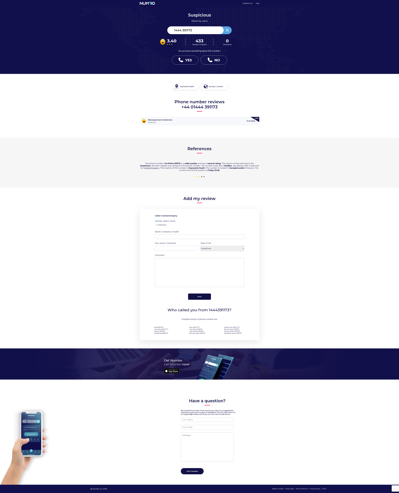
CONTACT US (247, 3)
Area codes (290, 489)
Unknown (161, 225)
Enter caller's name (166, 221)
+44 (234, 166)
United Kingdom (151, 168)
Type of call (206, 243)
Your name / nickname (165, 243)
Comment (159, 255)
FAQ (257, 3)
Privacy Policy (315, 489)
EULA (324, 489)
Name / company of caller (167, 232)
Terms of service (302, 489)
